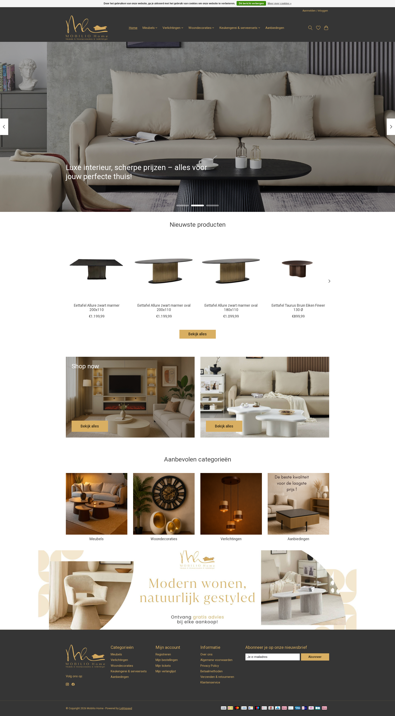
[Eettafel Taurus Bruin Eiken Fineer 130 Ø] (298, 269)
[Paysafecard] (290, 708)
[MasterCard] (237, 708)
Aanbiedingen (274, 28)
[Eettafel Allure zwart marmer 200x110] (96, 269)
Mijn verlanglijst (166, 671)
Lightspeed (125, 708)
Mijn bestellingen (167, 660)
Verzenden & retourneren (217, 677)
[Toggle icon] (310, 28)
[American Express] (297, 708)
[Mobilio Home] (87, 27)
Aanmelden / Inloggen (315, 10)
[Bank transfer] (223, 708)
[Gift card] (271, 708)
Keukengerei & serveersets (129, 671)
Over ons (206, 654)
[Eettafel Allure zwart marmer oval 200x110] (164, 269)
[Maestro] (257, 708)
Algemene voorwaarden (216, 660)
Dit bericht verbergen (251, 3)
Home (133, 28)
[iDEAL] (230, 708)
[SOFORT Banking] (284, 708)
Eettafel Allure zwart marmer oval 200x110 (164, 307)
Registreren (163, 654)
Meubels (96, 539)
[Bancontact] (250, 708)
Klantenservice (210, 682)
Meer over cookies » (280, 3)
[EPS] (311, 708)
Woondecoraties (164, 539)
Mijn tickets (163, 666)
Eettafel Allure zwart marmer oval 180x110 (231, 307)
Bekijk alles (197, 334)
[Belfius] (264, 708)
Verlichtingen (231, 539)
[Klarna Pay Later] (324, 708)
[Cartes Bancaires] (317, 708)
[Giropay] (304, 708)
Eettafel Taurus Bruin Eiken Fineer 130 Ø (298, 307)
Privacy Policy (209, 666)
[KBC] (277, 708)
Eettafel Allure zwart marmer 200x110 (97, 307)
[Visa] (244, 708)
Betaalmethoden (211, 671)
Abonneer (315, 657)
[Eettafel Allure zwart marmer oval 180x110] (231, 269)
